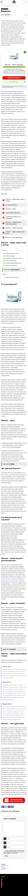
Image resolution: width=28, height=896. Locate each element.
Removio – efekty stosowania (14, 228)
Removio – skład (10, 209)
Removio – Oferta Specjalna (14, 65)
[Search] (25, 2)
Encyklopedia (4, 868)
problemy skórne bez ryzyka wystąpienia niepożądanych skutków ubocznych (13, 579)
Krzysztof (7, 14)
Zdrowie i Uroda (8, 5)
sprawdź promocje (14, 78)
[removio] (14, 56)
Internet (3, 866)
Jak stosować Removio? (13, 213)
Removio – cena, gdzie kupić (14, 237)
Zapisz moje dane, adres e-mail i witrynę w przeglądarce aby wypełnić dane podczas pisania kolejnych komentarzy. (14, 852)
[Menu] (1, 2)
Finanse (3, 869)
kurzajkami (24, 794)
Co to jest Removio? (11, 205)
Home (2, 5)
